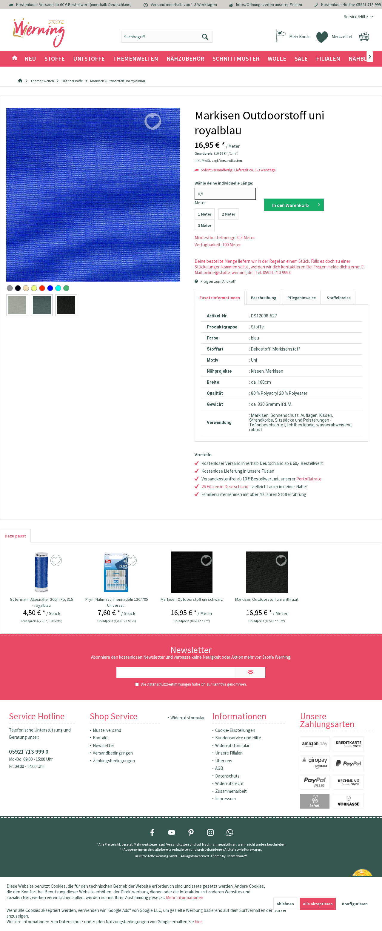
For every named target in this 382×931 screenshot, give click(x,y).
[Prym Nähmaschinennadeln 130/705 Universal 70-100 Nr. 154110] (116, 572)
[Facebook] (152, 832)
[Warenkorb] (364, 37)
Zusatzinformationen (219, 297)
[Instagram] (210, 832)
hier (198, 921)
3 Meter (204, 225)
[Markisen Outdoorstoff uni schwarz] (191, 572)
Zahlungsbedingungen (114, 760)
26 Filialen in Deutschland (224, 486)
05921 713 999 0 (28, 751)
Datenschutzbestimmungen (169, 684)
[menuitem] (356, 16)
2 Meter (228, 214)
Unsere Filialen (229, 753)
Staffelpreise (339, 297)
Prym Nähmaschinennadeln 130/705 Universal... (116, 602)
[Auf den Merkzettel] (57, 561)
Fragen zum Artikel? (218, 281)
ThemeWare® (236, 856)
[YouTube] (172, 832)
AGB (219, 768)
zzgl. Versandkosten (227, 160)
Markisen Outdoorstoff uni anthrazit (266, 599)
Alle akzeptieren (318, 904)
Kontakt (100, 738)
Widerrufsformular (187, 717)
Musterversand (107, 730)
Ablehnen (285, 904)
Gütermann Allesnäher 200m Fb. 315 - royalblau (41, 602)
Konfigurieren (355, 904)
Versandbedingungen (113, 753)
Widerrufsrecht (229, 783)
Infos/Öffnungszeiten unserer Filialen (269, 4)
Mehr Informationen (184, 897)
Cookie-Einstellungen (235, 730)
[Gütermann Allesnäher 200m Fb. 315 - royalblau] (41, 572)
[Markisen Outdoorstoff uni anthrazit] (266, 572)
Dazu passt (15, 536)
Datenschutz (227, 776)
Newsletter (103, 745)
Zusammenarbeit (231, 791)
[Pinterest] (191, 832)
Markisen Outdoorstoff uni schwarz (192, 599)
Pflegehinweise (301, 297)
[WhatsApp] (230, 832)
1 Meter (204, 214)
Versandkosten (177, 844)
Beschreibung (263, 297)
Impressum (225, 798)
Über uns (223, 760)
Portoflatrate (308, 479)
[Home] (14, 59)
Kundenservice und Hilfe (238, 738)
